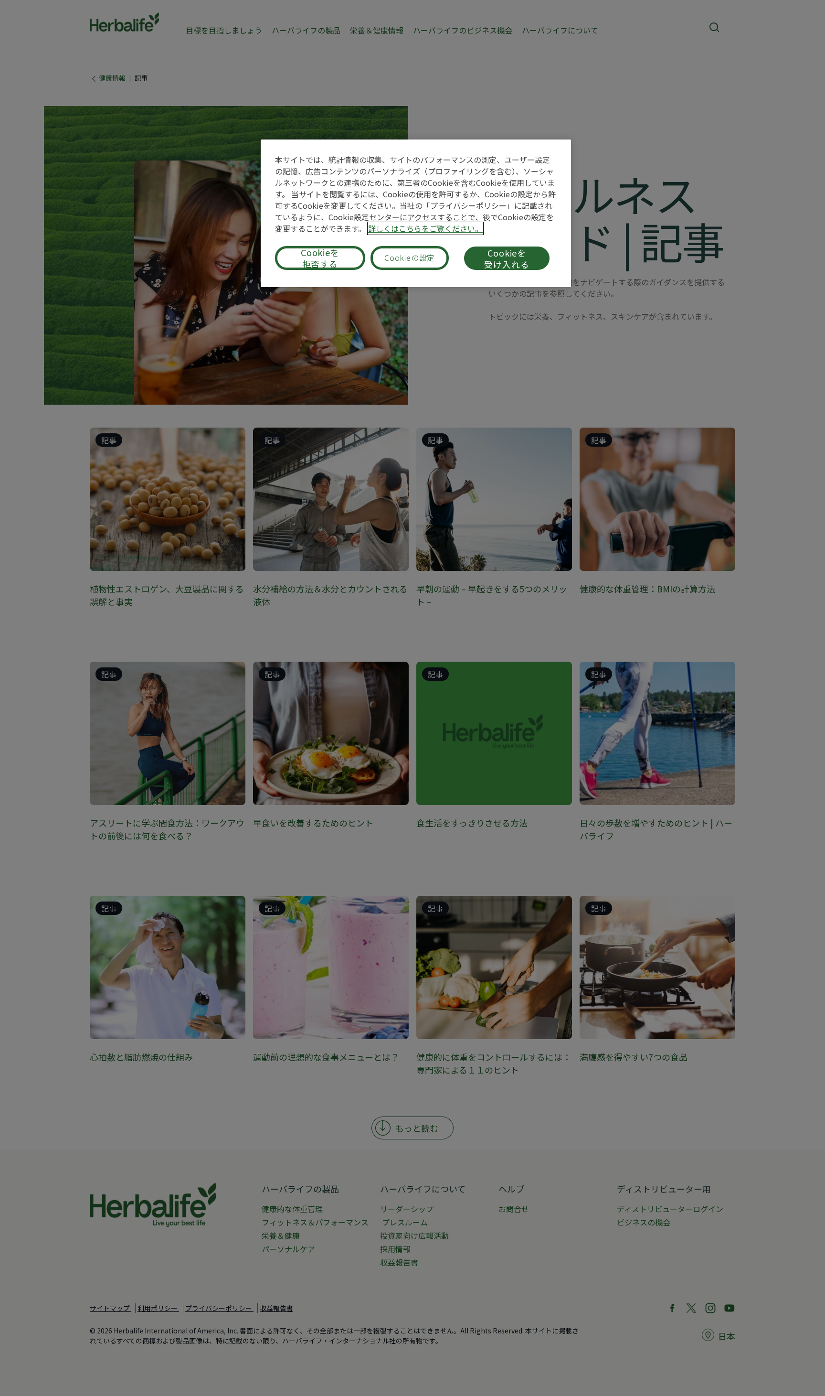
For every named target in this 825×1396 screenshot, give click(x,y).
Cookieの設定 (409, 257)
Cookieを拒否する (320, 258)
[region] (416, 213)
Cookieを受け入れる (506, 258)
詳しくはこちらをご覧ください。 (425, 228)
